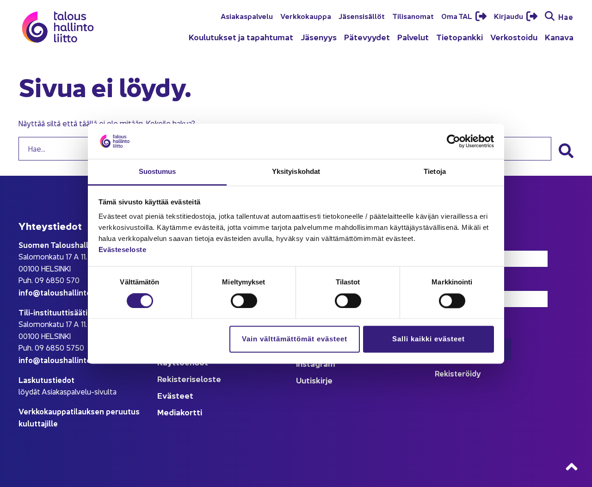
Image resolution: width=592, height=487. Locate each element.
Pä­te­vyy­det (367, 37)
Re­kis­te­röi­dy (458, 373)
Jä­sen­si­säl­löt (362, 16)
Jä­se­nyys (319, 37)
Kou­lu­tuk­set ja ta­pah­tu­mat (241, 37)
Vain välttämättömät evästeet (294, 339)
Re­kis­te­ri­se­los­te (189, 378)
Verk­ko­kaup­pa (305, 16)
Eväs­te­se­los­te (123, 250)
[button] (566, 150)
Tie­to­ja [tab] (435, 172)
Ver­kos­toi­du (513, 37)
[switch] (244, 300)
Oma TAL (457, 16)
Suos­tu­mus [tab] (157, 172)
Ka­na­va (559, 37)
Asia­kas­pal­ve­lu (247, 16)
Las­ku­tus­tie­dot (46, 379)
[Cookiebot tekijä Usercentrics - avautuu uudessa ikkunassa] (453, 141)
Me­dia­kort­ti (179, 412)
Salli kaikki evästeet (428, 339)
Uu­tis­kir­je (314, 380)
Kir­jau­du (509, 16)
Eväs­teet (175, 395)
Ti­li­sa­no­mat (413, 16)
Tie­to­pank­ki (459, 37)
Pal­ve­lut (413, 37)
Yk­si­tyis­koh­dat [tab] (296, 172)
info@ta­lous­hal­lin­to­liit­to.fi (66, 292)
